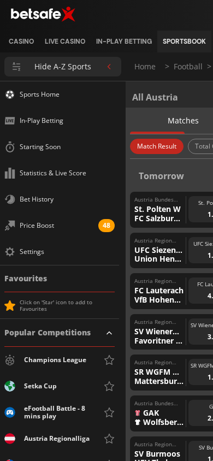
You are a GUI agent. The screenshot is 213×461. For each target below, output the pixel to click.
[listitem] (21, 41)
